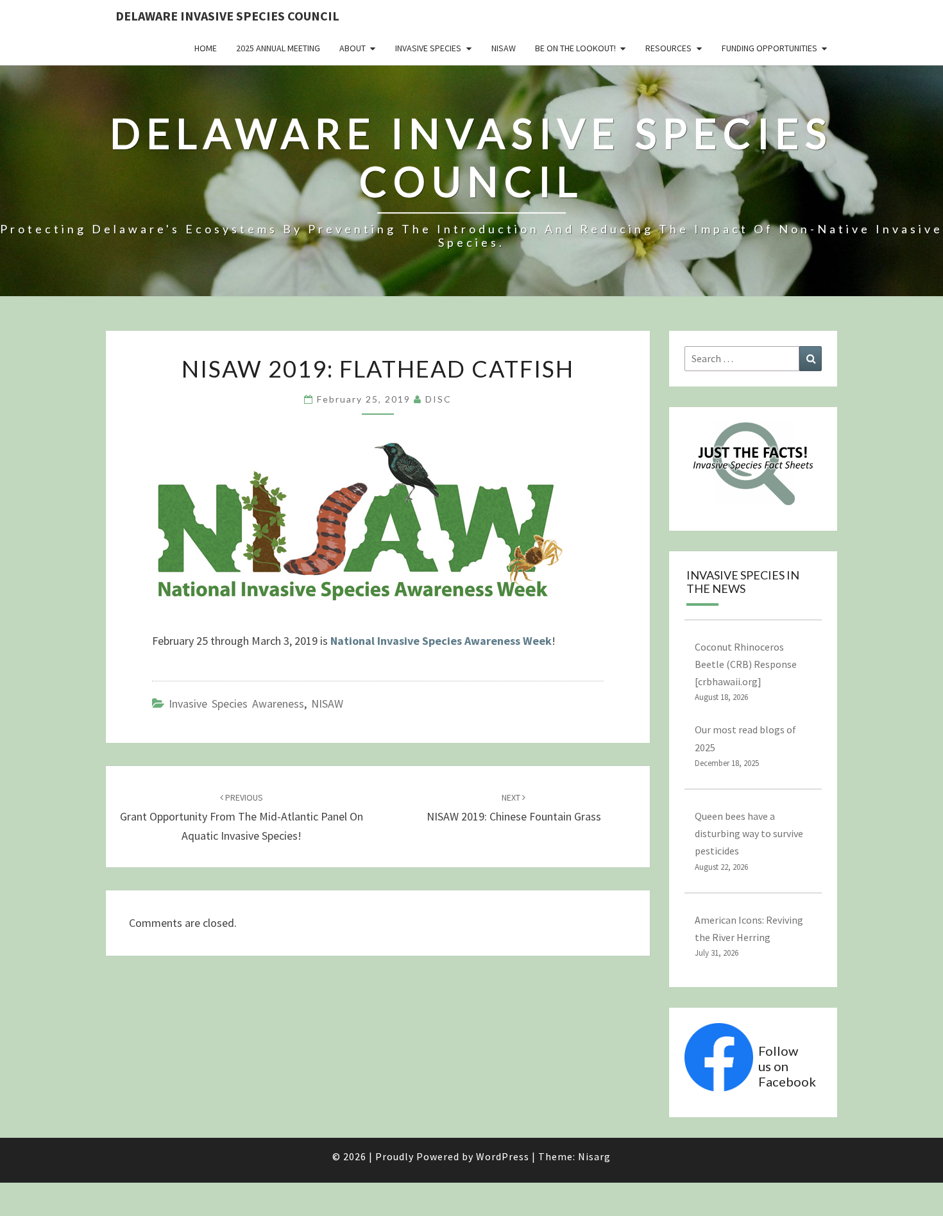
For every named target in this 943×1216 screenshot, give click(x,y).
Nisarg (594, 1156)
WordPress (502, 1156)
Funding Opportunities (769, 48)
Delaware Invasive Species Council (227, 16)
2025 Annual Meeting (278, 48)
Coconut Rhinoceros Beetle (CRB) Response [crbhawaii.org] (746, 664)
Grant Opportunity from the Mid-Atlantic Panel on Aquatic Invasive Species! (241, 817)
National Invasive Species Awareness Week (441, 640)
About (352, 48)
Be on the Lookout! (575, 48)
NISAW (503, 48)
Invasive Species (428, 48)
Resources (668, 48)
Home (205, 48)
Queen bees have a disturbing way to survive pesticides (749, 833)
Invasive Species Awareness (236, 703)
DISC (438, 399)
